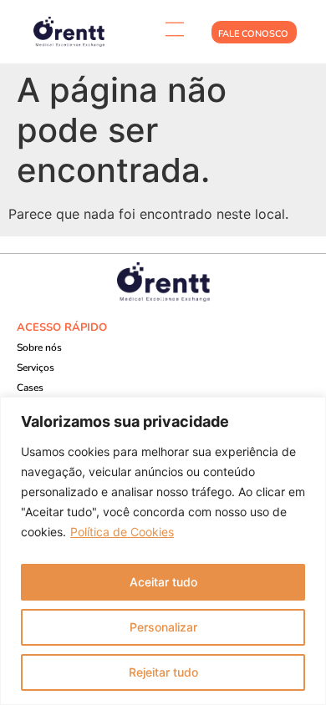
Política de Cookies (122, 532)
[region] (163, 551)
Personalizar (163, 627)
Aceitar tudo (163, 582)
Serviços (35, 367)
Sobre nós (39, 347)
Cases (30, 387)
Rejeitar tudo (163, 672)
